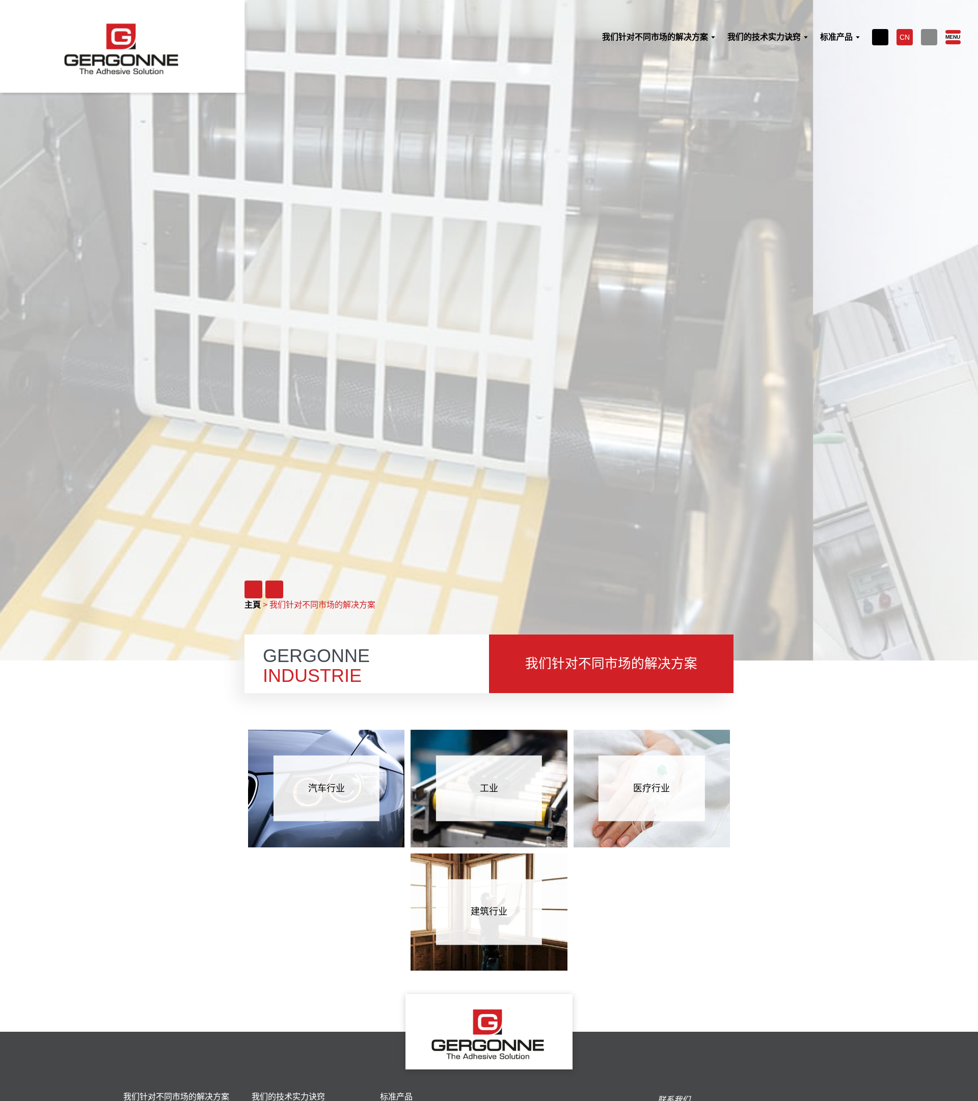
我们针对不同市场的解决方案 (176, 1097)
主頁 (252, 604)
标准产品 (396, 1097)
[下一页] (274, 589)
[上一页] (253, 589)
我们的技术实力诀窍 (288, 1097)
